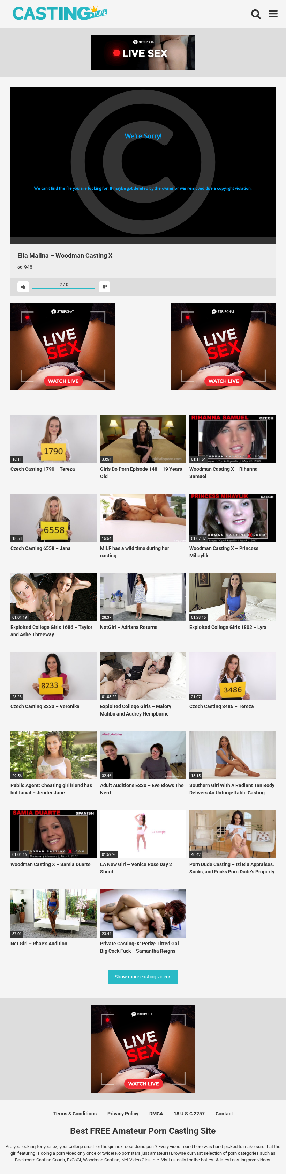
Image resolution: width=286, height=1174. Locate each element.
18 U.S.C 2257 (189, 1113)
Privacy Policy (122, 1113)
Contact (224, 1113)
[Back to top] (262, 1153)
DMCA (156, 1113)
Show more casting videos (143, 976)
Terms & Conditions (75, 1113)
